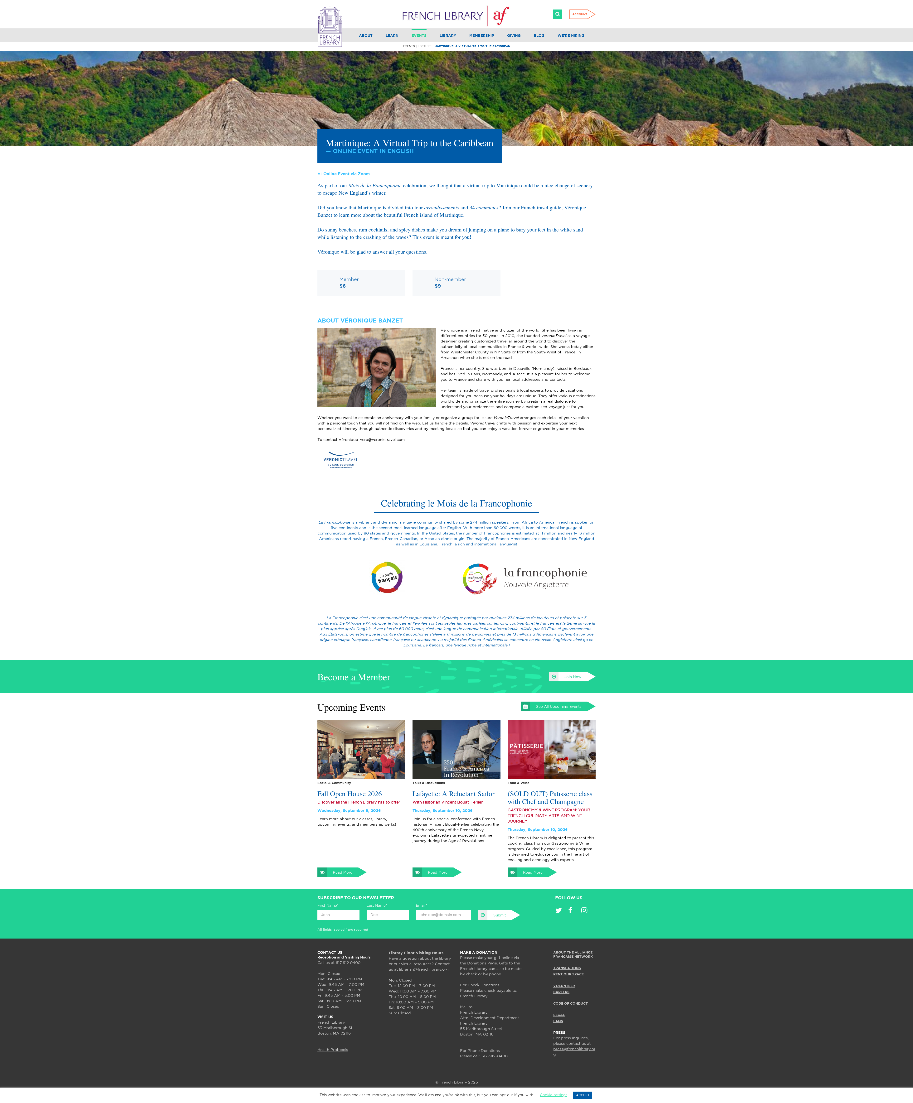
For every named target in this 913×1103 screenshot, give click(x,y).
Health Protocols (332, 1050)
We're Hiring (571, 35)
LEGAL (559, 1015)
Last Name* (377, 905)
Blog (539, 35)
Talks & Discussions (429, 783)
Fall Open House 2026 (349, 793)
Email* (421, 905)
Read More (342, 872)
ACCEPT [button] (582, 1095)
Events (419, 35)
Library (448, 35)
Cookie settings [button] (553, 1095)
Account (579, 14)
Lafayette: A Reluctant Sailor (454, 793)
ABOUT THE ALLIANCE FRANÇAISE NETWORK (573, 954)
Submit (499, 915)
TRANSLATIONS (567, 968)
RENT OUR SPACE (568, 974)
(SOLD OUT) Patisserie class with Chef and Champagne (550, 797)
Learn (392, 35)
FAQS (558, 1021)
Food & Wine (518, 783)
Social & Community (334, 783)
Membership (481, 35)
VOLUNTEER (564, 986)
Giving (514, 35)
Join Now (572, 677)
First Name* (327, 905)
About (366, 35)
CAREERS (561, 992)
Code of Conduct (570, 1003)
